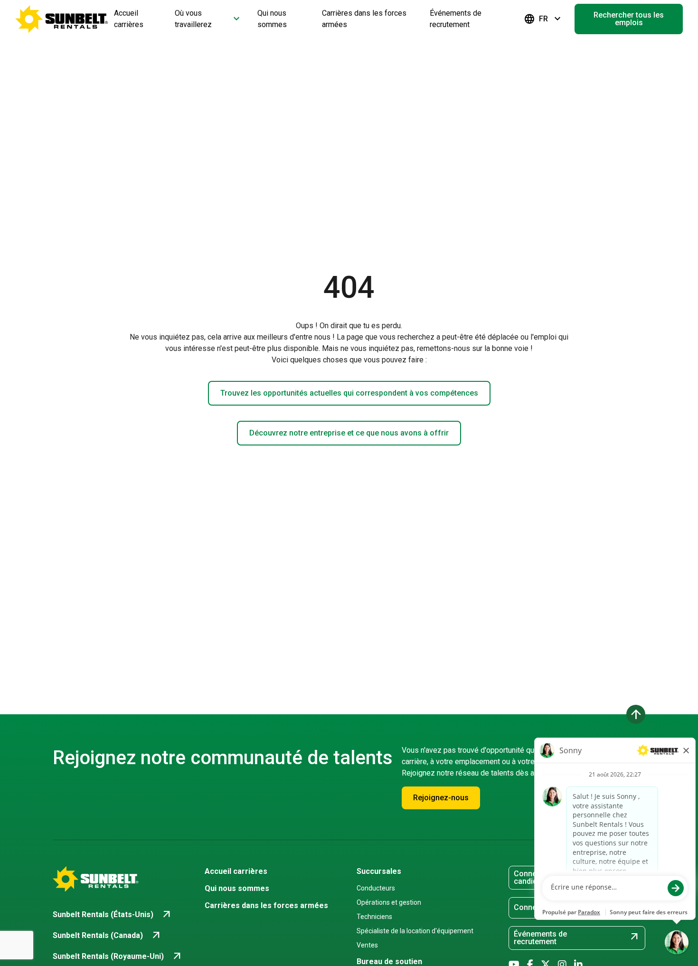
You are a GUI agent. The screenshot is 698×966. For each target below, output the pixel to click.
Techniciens (374, 916)
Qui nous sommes (237, 888)
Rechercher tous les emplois (629, 18)
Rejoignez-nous (441, 797)
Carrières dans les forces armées (266, 905)
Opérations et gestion (389, 902)
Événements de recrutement (577, 937)
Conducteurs (376, 888)
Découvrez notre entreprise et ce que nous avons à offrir (349, 432)
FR (543, 19)
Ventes (367, 945)
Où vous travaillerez (208, 19)
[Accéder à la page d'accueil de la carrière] (61, 19)
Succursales (379, 871)
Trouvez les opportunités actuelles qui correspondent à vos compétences (349, 393)
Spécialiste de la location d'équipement (415, 931)
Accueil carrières (236, 871)
